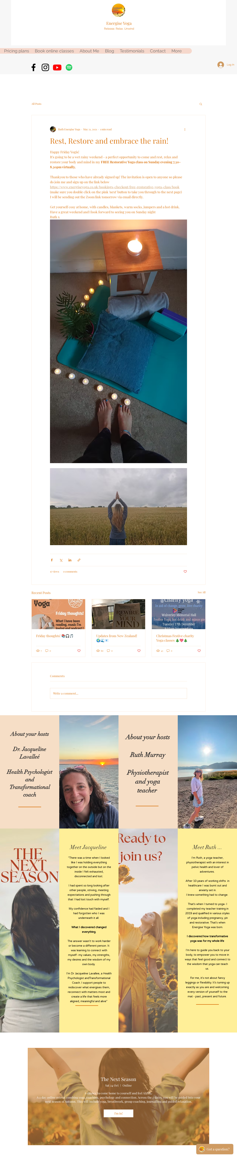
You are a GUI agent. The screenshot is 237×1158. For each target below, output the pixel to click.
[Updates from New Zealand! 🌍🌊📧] (118, 614)
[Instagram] (45, 67)
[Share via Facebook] (52, 560)
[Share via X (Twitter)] (61, 560)
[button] (201, 103)
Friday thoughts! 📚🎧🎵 (55, 636)
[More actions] (185, 129)
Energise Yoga (119, 23)
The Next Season (118, 1079)
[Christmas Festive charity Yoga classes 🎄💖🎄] (178, 614)
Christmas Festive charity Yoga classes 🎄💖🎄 (175, 638)
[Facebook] (34, 67)
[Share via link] (79, 560)
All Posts (36, 104)
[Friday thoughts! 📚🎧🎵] (58, 614)
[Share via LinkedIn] (70, 560)
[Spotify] (69, 67)
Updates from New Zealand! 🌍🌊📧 (116, 638)
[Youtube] (57, 67)
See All (202, 592)
